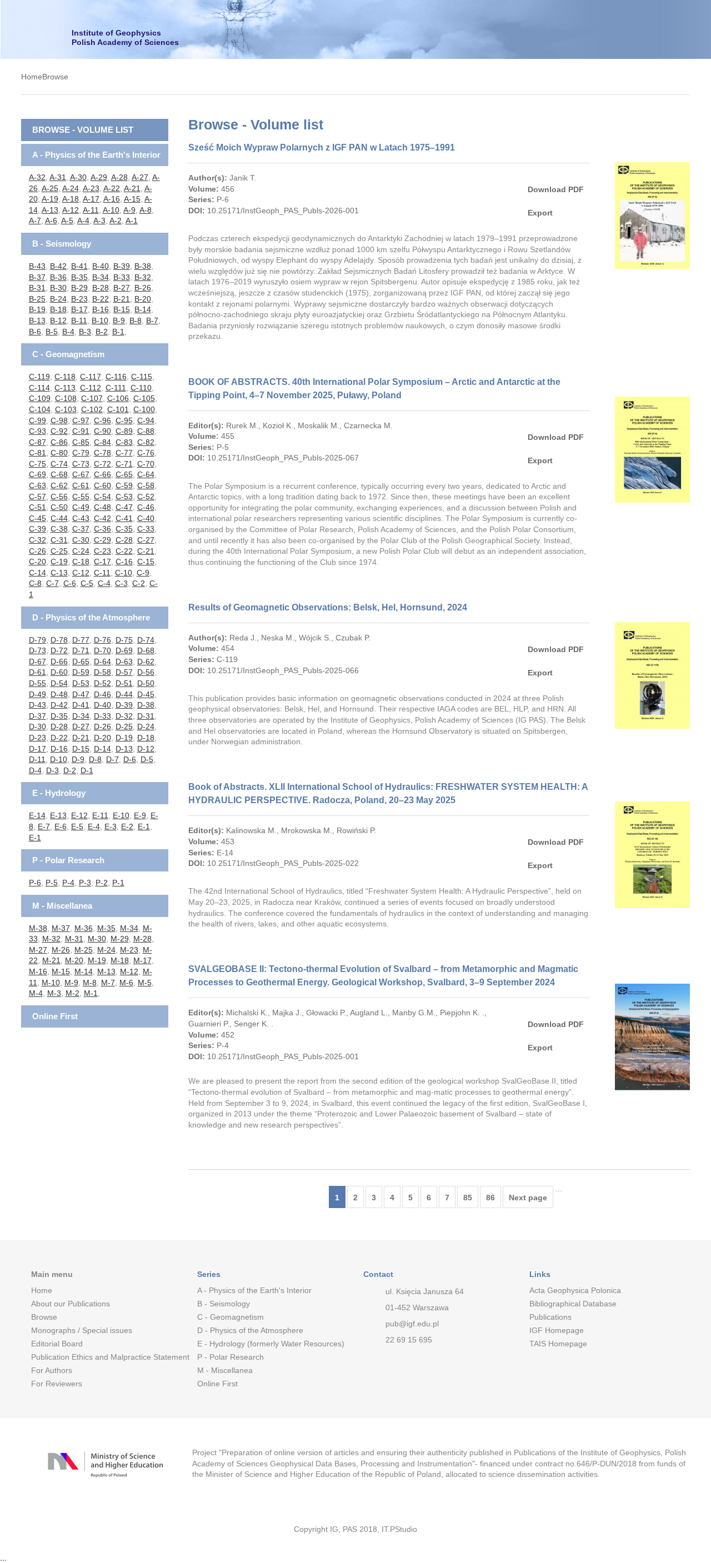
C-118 (65, 376)
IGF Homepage (556, 1330)
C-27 (145, 539)
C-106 (118, 398)
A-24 (70, 188)
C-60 (102, 485)
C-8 (35, 583)
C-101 (118, 409)
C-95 (124, 420)
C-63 (37, 485)
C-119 (39, 376)
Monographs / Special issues (81, 1330)
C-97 (80, 420)
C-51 (37, 507)
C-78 (102, 452)
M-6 (126, 982)
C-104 (40, 409)
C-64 (145, 474)
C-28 (124, 539)
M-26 (61, 949)
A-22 (111, 188)
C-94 (145, 420)
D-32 (124, 716)
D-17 (37, 748)
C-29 (102, 539)
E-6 (60, 826)
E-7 (44, 826)
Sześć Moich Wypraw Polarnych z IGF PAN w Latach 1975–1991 (321, 147)
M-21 (51, 960)
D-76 (102, 639)
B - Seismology (61, 243)
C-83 (124, 442)
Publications (550, 1316)
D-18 (145, 737)
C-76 (145, 452)
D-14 (102, 748)
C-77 (124, 452)
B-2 (102, 331)
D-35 (59, 716)
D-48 (59, 694)
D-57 (124, 672)
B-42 (58, 266)
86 (490, 1197)
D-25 (124, 726)
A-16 (111, 198)
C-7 (52, 583)
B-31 (37, 287)
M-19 (97, 960)
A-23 (91, 188)
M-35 (106, 928)
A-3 (99, 220)
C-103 (66, 409)
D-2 (69, 770)
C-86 (59, 442)
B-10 (100, 320)
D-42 (59, 704)
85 (467, 1197)
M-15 (61, 971)
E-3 (110, 826)
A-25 (50, 188)
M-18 (120, 960)
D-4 (35, 770)
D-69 (124, 650)
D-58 (102, 672)
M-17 (142, 960)
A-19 (50, 198)
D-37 (37, 716)
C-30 (80, 539)
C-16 (124, 561)
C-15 (145, 561)
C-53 (124, 496)
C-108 (66, 398)
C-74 (59, 463)
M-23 (129, 949)
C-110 (141, 387)
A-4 (83, 220)
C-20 (37, 561)
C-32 (37, 539)
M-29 (120, 938)
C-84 (102, 442)
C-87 (37, 442)
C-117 (90, 376)
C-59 (124, 485)
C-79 (80, 452)
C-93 (37, 431)
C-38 (59, 528)
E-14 (37, 815)
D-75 (124, 639)
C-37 (80, 528)
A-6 (51, 220)
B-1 (118, 331)
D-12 (145, 748)
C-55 (80, 496)
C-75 (37, 463)
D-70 (102, 650)
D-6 (129, 759)
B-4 (68, 331)
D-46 (102, 694)
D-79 (37, 639)
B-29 (79, 287)
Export (540, 212)
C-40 (145, 518)
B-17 (79, 309)
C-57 (37, 496)
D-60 (59, 672)
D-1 (87, 770)
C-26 (37, 551)
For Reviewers (56, 1383)
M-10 (51, 982)
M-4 (36, 993)
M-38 (38, 928)
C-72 (102, 463)
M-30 (97, 938)
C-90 (102, 431)
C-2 (138, 583)
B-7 (152, 320)
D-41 (80, 704)
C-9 (143, 572)
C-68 (59, 474)
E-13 (58, 815)
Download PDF (556, 189)
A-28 (119, 177)
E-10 (121, 815)
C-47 (124, 507)
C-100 (144, 409)
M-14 (83, 971)
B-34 (100, 277)
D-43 (37, 704)
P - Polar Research (68, 860)
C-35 (124, 528)
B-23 (79, 298)
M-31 (74, 938)
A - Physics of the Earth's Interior (96, 154)
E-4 (94, 826)
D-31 (145, 716)
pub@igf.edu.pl (412, 1323)
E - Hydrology (59, 793)
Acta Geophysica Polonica (575, 1290)
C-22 (124, 551)
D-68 (145, 650)
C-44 (59, 518)
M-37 (61, 928)
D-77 (80, 639)
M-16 (38, 971)
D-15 (80, 748)
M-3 (54, 993)
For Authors (51, 1370)
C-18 (80, 561)
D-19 (124, 737)
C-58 (145, 485)
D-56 (145, 672)
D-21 (80, 737)
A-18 (70, 198)
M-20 (74, 960)
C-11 (102, 572)
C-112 (90, 387)
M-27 (38, 949)
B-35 (79, 277)
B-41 (79, 266)
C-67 (80, 474)
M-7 (108, 982)
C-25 (59, 551)
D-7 (112, 759)
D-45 (145, 694)
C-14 (37, 572)
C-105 (144, 398)
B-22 (100, 298)
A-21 (132, 188)
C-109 (40, 398)
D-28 (59, 726)
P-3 (85, 882)
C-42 (102, 518)
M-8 (90, 982)
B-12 (58, 320)
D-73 (37, 650)
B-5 (52, 331)
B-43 (37, 266)
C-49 (80, 507)
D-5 (147, 759)
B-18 (58, 309)
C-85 (80, 442)
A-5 (67, 220)
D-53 (80, 683)
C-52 (145, 496)
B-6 (35, 331)
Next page (528, 1197)
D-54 (59, 683)
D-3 (52, 770)
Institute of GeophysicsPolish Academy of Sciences (125, 37)
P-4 (68, 882)
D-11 (37, 759)
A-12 (70, 210)
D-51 (124, 683)
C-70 (145, 463)
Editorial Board (57, 1343)
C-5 (87, 583)
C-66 (102, 474)
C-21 (145, 551)
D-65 (80, 661)
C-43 (80, 518)
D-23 (37, 737)
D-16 (59, 748)
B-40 (100, 266)
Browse (55, 76)
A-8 (145, 210)
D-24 (145, 726)
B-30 (58, 287)
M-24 (106, 949)
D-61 (37, 672)
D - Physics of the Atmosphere (91, 617)
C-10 (123, 572)
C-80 (59, 452)
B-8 (135, 320)
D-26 (102, 726)
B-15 (121, 309)
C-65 (124, 474)
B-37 (37, 277)
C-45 (37, 518)
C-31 (59, 539)
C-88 (145, 431)
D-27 (80, 726)
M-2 (72, 993)
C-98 (59, 420)
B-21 (121, 298)
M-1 (91, 993)
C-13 (59, 572)
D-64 (102, 661)
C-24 (80, 551)
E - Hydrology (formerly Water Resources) (270, 1343)
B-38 (142, 266)
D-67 (37, 661)
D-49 (37, 694)
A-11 (91, 210)
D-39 (124, 704)
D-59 (80, 672)
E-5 (77, 826)
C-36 (102, 528)
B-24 (58, 298)
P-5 (52, 882)
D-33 (102, 716)
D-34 (80, 716)
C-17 (102, 561)
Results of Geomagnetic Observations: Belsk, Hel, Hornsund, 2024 (327, 607)
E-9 (140, 815)
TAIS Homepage (558, 1343)
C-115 (141, 376)
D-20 (102, 737)
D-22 (59, 737)
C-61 (80, 485)
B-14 (142, 309)
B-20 (142, 298)
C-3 (121, 583)
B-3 (85, 331)
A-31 (57, 177)
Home (31, 76)
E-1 (144, 826)
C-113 (65, 387)
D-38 (145, 704)
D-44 (124, 694)
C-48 (102, 507)
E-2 (127, 826)
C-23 (102, 551)
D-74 (145, 639)
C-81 (37, 452)
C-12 (80, 572)
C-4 (104, 583)
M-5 (145, 982)
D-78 (59, 639)
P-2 (102, 882)
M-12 (129, 971)
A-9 (129, 210)
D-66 (59, 661)
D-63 (124, 661)
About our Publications (70, 1303)
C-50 (59, 507)
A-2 (115, 220)
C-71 (124, 463)
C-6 (69, 583)
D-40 (102, 704)
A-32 (37, 177)
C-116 (116, 376)
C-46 (145, 507)
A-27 (140, 177)
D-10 (58, 759)
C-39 (37, 528)
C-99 (37, 420)
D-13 (124, 748)
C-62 (59, 485)
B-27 (121, 287)
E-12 (79, 815)
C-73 (80, 463)
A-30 (78, 177)
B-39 (121, 266)
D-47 (80, 694)
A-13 (50, 210)
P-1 (118, 882)
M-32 (51, 938)
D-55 (37, 683)
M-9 (71, 982)
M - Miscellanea (62, 905)
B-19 (37, 309)
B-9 (119, 320)
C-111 (116, 387)
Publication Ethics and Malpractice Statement (105, 1356)
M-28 (142, 938)
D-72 (59, 650)
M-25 (83, 949)
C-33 (145, 528)
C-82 (145, 442)
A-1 (132, 220)
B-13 (37, 320)
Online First (55, 1016)
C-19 (59, 561)
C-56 (59, 496)
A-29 (99, 177)
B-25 (37, 298)
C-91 (80, 431)
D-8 (95, 759)
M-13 (106, 971)
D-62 (145, 661)
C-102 (92, 409)
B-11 (79, 320)
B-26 (142, 287)
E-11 (100, 815)
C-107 (92, 398)
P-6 (35, 882)
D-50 (145, 683)
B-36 (58, 277)
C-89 (124, 431)
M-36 (83, 928)
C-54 (102, 496)
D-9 (78, 759)
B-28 (100, 287)
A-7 (35, 220)
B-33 (121, 277)
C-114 (39, 387)
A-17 (91, 198)
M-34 (129, 928)
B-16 (100, 309)
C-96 (102, 420)
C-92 (59, 431)
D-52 (102, 683)
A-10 (111, 210)
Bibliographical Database (573, 1303)
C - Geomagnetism (68, 354)
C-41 (124, 518)
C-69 (37, 474)
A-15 (132, 198)
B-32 (142, 277)
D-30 (37, 726)
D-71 (80, 650)
